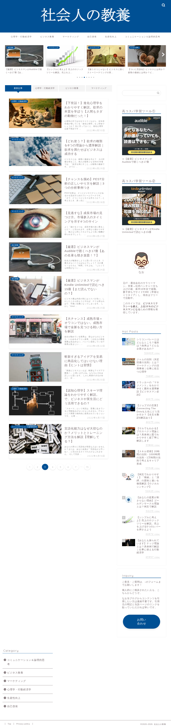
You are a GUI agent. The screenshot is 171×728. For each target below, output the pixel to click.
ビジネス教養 (47, 36)
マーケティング (71, 36)
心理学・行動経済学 (21, 36)
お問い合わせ (141, 621)
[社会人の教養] (85, 31)
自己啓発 (92, 36)
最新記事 (18, 88)
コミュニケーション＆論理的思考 (142, 36)
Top (9, 724)
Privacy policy (23, 724)
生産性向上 (111, 36)
